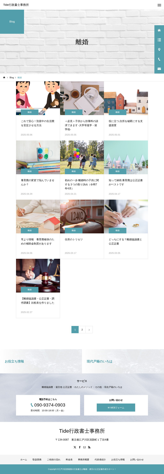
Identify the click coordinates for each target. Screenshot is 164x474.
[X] (74, 447)
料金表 (69, 459)
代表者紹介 (100, 459)
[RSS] (89, 447)
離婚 (30, 112)
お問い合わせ (137, 459)
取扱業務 (37, 459)
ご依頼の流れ (53, 459)
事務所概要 (83, 459)
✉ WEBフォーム (116, 407)
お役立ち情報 (118, 459)
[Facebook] (79, 447)
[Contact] (84, 447)
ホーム (23, 459)
